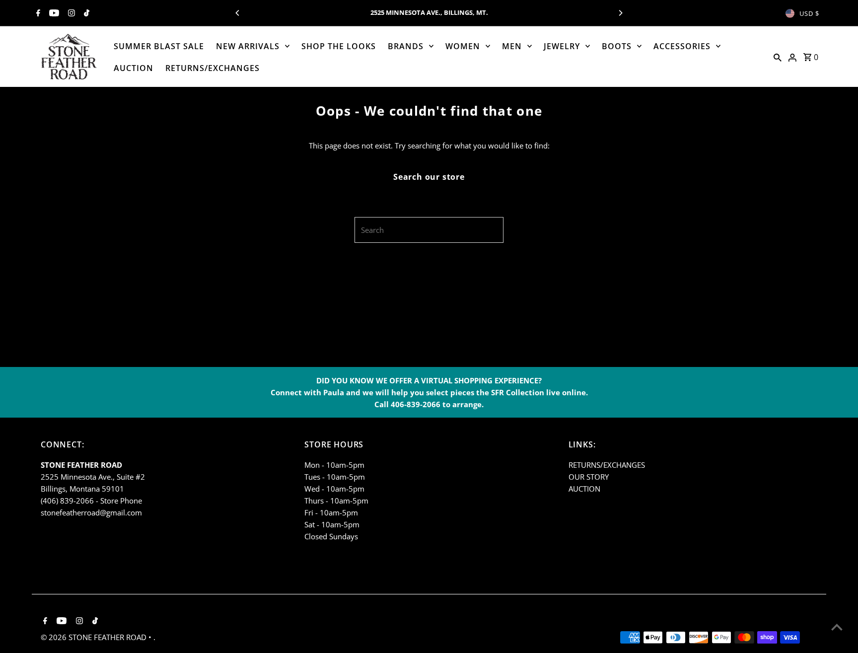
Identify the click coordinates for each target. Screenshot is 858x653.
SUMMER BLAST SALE (159, 46)
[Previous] (237, 12)
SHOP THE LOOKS (338, 46)
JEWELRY (562, 46)
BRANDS (406, 46)
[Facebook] (37, 13)
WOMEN (462, 46)
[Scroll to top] (837, 627)
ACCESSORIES (682, 46)
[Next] (620, 12)
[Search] (777, 57)
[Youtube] (53, 13)
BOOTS (617, 46)
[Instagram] (70, 13)
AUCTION (133, 68)
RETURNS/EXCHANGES (212, 68)
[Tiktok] (85, 13)
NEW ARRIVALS (248, 46)
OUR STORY (589, 477)
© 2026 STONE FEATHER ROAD (94, 637)
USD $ (809, 13)
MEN (512, 46)
